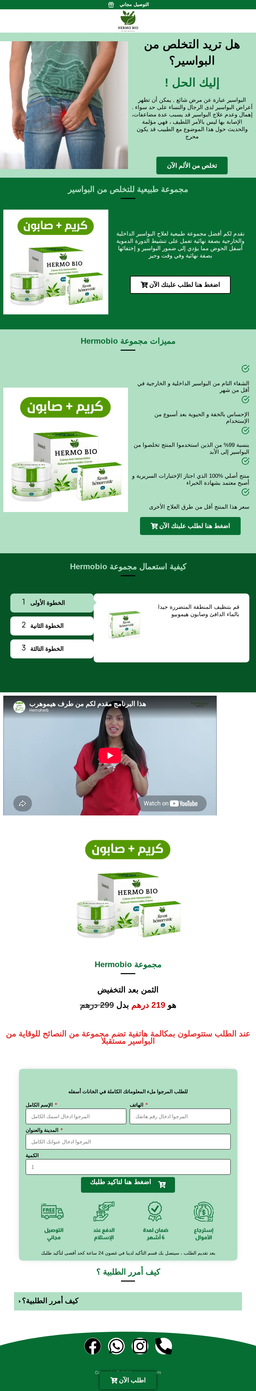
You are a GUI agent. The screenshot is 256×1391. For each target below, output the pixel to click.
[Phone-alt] (163, 1346)
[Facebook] (92, 1346)
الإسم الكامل (40, 1105)
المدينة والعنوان (43, 1130)
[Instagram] (140, 1346)
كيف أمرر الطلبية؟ (50, 1301)
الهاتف (137, 1105)
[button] (128, 1301)
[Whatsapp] (116, 1346)
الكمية (32, 1155)
